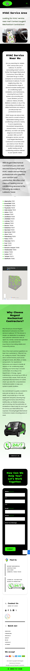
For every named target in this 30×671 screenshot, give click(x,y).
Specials (8, 635)
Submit (10, 549)
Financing (8, 633)
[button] (27, 3)
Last (6, 504)
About (7, 638)
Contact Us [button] (15, 456)
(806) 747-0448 (13, 606)
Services (8, 631)
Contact (8, 642)
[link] (15, 669)
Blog (6, 640)
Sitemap (7, 644)
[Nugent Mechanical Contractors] (7, 3)
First (6, 497)
